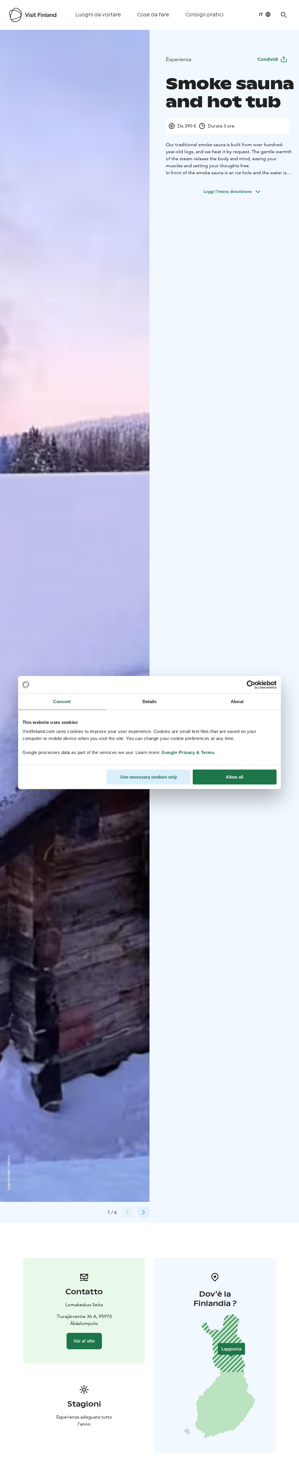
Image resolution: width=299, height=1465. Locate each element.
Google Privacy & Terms (187, 752)
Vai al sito (84, 1341)
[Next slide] (144, 1212)
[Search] (284, 15)
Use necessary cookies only (148, 776)
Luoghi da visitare (98, 15)
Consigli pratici (204, 15)
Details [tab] (149, 701)
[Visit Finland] (32, 15)
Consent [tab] (62, 701)
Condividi (268, 59)
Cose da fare (153, 15)
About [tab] (237, 701)
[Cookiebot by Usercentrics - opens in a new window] (251, 684)
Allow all (234, 776)
